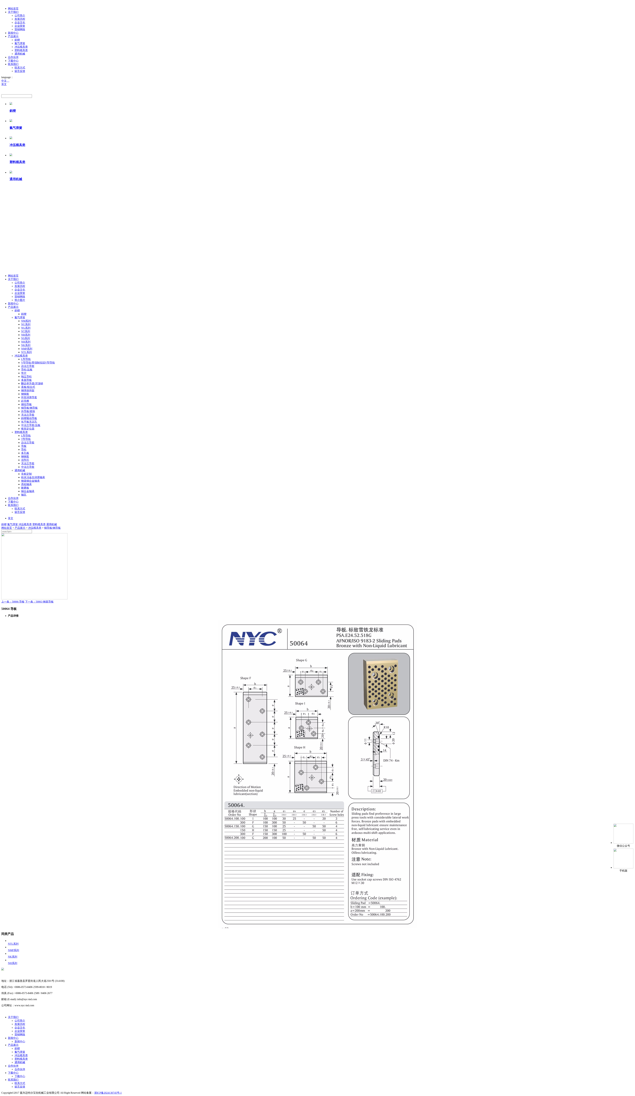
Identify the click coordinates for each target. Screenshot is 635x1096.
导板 (23, 446)
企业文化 (20, 22)
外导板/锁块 (28, 411)
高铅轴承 (26, 484)
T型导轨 (26, 439)
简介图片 (20, 300)
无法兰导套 (27, 414)
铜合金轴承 (27, 491)
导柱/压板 (26, 369)
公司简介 (20, 15)
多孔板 (25, 453)
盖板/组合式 (28, 387)
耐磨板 (25, 487)
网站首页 (13, 8)
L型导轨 (26, 359)
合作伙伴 (13, 57)
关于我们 (13, 12)
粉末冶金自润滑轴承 (33, 477)
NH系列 (25, 341)
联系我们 (13, 64)
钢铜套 (25, 393)
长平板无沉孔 (29, 421)
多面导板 (26, 380)
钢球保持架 (27, 390)
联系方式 (20, 67)
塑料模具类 (21, 50)
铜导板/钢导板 (29, 407)
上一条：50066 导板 (12, 601)
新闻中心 (13, 32)
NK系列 (25, 345)
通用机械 (20, 53)
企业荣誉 (20, 25)
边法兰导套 (27, 366)
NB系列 (25, 334)
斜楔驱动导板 (29, 418)
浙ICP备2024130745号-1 (108, 1092)
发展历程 (20, 19)
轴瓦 (23, 494)
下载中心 (13, 60)
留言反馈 (20, 71)
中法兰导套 (27, 466)
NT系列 (25, 331)
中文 (5, 80)
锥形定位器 (27, 428)
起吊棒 (25, 400)
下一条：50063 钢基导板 (39, 601)
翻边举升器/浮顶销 (32, 383)
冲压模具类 (21, 46)
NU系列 (25, 324)
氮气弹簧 (20, 43)
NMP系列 (26, 348)
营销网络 (20, 29)
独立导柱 (26, 376)
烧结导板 (26, 404)
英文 (4, 84)
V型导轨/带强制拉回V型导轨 (38, 362)
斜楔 (17, 39)
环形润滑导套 (29, 397)
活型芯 (25, 460)
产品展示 (13, 36)
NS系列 (25, 338)
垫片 (23, 373)
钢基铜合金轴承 (30, 480)
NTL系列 (26, 352)
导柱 (23, 449)
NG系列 (25, 327)
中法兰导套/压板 (30, 425)
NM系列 (26, 320)
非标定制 (26, 473)
